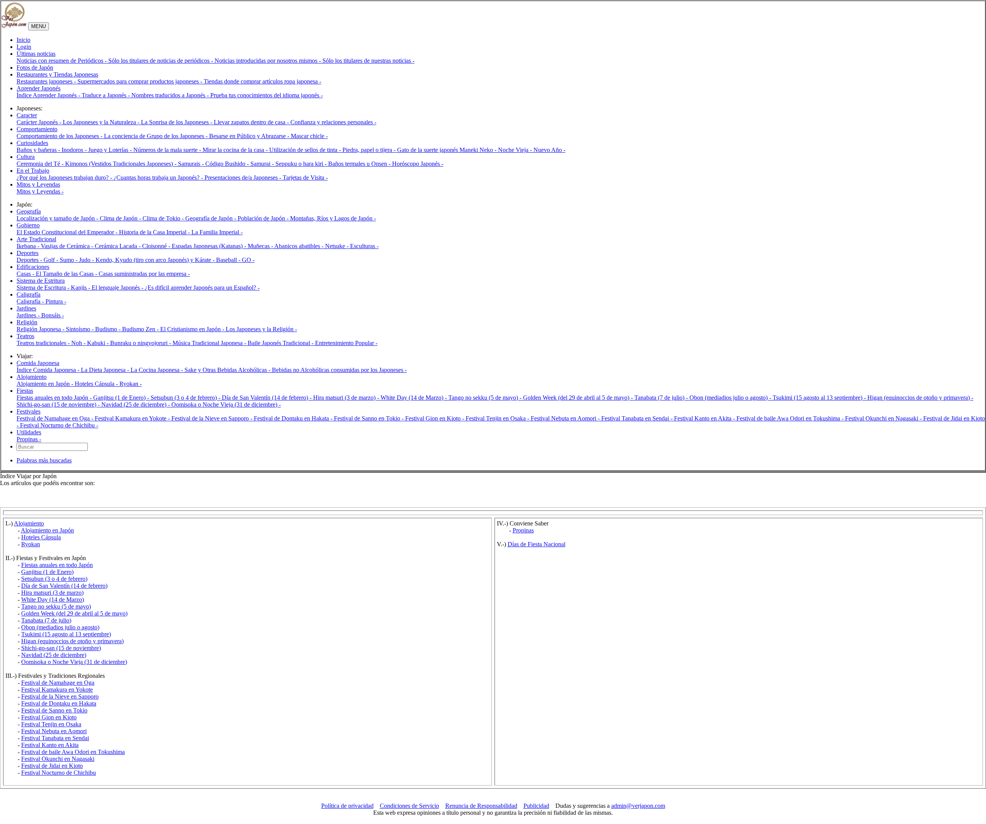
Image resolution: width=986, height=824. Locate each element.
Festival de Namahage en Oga (57, 682)
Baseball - (229, 260)
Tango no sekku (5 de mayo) (56, 606)
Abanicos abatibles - (299, 246)
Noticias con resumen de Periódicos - (62, 60)
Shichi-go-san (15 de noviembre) (61, 648)
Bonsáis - (52, 315)
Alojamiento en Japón (47, 530)
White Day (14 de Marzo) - (414, 397)
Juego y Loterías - (110, 150)
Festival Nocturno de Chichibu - (59, 425)
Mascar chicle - (309, 136)
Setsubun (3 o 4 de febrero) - (186, 397)
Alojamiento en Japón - (46, 383)
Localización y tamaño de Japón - (58, 218)
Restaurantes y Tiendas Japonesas (57, 74)
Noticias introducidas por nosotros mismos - (268, 60)
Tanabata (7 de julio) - (661, 397)
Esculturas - (364, 246)
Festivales (28, 411)
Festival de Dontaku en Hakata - (294, 418)
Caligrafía (28, 294)
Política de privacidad (347, 805)
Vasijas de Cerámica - (68, 246)
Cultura (26, 156)
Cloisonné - (157, 246)
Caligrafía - (31, 301)
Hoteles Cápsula (41, 537)
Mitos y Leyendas (38, 184)
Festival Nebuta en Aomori (54, 731)
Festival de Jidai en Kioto (52, 765)
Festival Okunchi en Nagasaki (57, 759)
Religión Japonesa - (41, 329)
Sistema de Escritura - (44, 287)
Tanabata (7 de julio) (46, 620)
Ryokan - (130, 383)
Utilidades (29, 432)
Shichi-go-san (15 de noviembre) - (59, 404)
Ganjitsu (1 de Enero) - (122, 397)
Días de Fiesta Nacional (536, 544)
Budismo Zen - (141, 329)
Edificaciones (33, 267)
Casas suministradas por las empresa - (144, 273)
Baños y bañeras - (39, 150)
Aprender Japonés (38, 88)
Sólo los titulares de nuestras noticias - (368, 60)
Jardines (26, 308)
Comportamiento (37, 129)
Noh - (79, 343)
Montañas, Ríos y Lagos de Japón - (333, 218)
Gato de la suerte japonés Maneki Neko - (447, 150)
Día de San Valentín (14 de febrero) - (267, 397)
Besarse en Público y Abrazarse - (250, 136)
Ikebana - (29, 246)
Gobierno (28, 225)
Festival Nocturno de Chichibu (58, 772)
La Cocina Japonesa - (157, 370)
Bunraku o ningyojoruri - (141, 343)
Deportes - (30, 260)
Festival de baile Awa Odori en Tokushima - (790, 418)
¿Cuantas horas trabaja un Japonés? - (159, 177)
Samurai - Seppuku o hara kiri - (289, 163)
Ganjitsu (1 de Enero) (47, 572)
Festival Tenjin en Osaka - (498, 418)
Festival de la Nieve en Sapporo (60, 696)
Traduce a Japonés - (106, 95)
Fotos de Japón (35, 67)
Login (24, 46)
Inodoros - (75, 150)
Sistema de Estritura (41, 280)
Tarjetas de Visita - (305, 177)
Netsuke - (337, 246)
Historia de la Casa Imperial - (155, 232)
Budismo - (108, 329)
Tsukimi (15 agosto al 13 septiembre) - (820, 397)
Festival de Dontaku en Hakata (58, 703)
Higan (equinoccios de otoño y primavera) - (920, 397)
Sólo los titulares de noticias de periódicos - (161, 60)
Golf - (52, 260)
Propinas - (29, 439)
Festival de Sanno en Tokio (54, 710)
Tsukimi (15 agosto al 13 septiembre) (66, 634)
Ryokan (30, 544)
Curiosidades (32, 143)
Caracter (27, 115)
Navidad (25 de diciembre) (53, 655)
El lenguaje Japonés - (118, 287)
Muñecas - (261, 246)
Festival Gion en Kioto (49, 717)
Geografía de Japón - (211, 218)
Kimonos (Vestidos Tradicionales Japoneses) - (121, 163)
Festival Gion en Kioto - (435, 418)
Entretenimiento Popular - (346, 343)
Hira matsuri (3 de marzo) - (347, 397)
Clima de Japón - (121, 218)
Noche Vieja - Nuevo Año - (531, 150)
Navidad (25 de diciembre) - (136, 404)
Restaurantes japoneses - (47, 81)
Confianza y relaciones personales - (333, 122)
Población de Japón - (264, 218)
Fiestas (25, 390)
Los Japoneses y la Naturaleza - (102, 122)
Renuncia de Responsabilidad (481, 805)
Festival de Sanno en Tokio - (369, 418)
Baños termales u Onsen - (360, 163)
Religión (27, 322)
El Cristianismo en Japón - (193, 329)
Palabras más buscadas (44, 460)
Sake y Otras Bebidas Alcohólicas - (228, 370)
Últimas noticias (36, 53)
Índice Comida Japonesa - (49, 370)
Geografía (29, 211)
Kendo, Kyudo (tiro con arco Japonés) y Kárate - (156, 260)
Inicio (23, 40)
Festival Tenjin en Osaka (51, 724)
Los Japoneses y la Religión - (261, 329)
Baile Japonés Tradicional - (281, 343)
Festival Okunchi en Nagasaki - (884, 418)
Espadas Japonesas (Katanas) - (210, 246)
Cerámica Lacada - (118, 246)
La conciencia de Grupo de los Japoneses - (156, 136)
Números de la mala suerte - (168, 150)
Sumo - (69, 260)
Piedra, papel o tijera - (369, 150)
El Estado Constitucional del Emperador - (68, 232)
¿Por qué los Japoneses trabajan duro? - (65, 177)
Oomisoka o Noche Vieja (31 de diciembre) (74, 662)
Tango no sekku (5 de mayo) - (485, 397)
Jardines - (29, 315)
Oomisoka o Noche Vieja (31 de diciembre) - (226, 404)
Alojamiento (32, 377)
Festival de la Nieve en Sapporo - (212, 418)
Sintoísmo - (80, 329)
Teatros (25, 336)
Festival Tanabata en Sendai (55, 738)
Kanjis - (81, 287)
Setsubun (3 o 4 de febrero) (54, 578)
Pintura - (55, 301)
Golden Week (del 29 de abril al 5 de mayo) (74, 613)
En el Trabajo (33, 170)
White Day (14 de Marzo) (52, 599)
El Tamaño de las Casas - (67, 273)
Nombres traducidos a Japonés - (170, 95)
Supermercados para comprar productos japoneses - (140, 81)
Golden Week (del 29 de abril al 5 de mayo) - (578, 397)
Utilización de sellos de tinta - (305, 150)
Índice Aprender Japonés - (49, 95)
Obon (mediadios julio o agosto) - (731, 397)
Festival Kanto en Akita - (705, 418)
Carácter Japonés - (40, 122)
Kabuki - (98, 343)
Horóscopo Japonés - (417, 163)
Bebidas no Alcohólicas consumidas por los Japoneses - (339, 370)
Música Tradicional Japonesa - (210, 343)
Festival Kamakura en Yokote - (133, 418)
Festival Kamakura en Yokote (57, 689)
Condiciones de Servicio (409, 805)
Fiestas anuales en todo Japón (57, 565)
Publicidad (536, 805)
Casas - (26, 273)
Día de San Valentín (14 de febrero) (64, 585)
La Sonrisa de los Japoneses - (177, 122)
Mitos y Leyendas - (40, 191)
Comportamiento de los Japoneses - (60, 136)
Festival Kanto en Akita (50, 745)
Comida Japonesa (38, 363)
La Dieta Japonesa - (106, 370)
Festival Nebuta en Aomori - (566, 418)
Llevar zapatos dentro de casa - (252, 122)
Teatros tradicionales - (44, 343)
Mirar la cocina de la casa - (236, 150)
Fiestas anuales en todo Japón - (55, 397)
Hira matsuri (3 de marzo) (52, 592)
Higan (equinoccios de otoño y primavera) (72, 641)
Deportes (28, 253)
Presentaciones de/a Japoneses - (244, 177)
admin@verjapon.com (638, 805)
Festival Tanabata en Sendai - (637, 418)
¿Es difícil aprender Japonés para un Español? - (202, 287)
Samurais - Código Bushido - (214, 163)
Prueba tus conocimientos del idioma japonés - (266, 95)
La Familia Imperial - (217, 232)
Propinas (523, 530)
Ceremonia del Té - (41, 163)
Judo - (87, 260)
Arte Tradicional (36, 239)
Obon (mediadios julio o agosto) (60, 627)
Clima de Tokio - (164, 218)
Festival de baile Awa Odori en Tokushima (73, 752)
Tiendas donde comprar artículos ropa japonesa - (262, 81)
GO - (248, 260)
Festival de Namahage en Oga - (56, 418)
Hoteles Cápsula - (97, 383)
